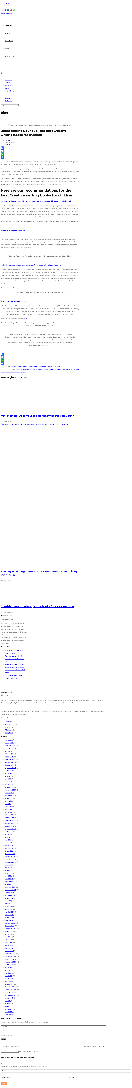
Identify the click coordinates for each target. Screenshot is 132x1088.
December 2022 (10, 820)
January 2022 (9, 851)
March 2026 (9, 740)
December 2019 (10, 920)
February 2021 (9, 881)
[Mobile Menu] (1, 73)
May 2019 (8, 940)
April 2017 (8, 1009)
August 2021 (9, 865)
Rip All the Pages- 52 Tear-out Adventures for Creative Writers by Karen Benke (31, 265)
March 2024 (9, 784)
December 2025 (10, 745)
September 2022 (10, 829)
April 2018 (8, 976)
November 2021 (10, 856)
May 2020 (8, 906)
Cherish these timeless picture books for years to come (37, 606)
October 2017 (9, 992)
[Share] (40, 157)
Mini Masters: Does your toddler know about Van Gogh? (38, 415)
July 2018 (8, 967)
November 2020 (10, 890)
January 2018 (9, 984)
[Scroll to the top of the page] (1, 1049)
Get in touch (9, 6)
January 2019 (9, 951)
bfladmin (7, 140)
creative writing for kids (53, 366)
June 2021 (8, 870)
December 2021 (10, 854)
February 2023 (9, 815)
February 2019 (9, 948)
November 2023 (10, 790)
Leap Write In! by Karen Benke (13, 230)
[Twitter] (40, 151)
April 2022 (8, 842)
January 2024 (9, 787)
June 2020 (8, 904)
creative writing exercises (36, 366)
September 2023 (10, 795)
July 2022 (8, 834)
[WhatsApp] (40, 154)
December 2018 (10, 953)
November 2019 (10, 923)
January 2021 (9, 884)
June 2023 (8, 804)
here (17, 288)
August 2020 (9, 898)
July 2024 (8, 773)
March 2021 (9, 879)
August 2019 (9, 931)
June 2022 (8, 837)
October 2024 (9, 765)
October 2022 (9, 826)
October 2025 (9, 748)
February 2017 (9, 1014)
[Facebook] (40, 148)
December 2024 (10, 759)
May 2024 (8, 779)
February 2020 (9, 915)
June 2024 (8, 776)
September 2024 (10, 768)
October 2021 (9, 859)
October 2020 (9, 892)
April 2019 (8, 942)
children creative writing (19, 366)
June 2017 (8, 1003)
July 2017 (8, 1001)
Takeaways (8, 80)
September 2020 (10, 895)
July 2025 (8, 751)
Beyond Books (9, 91)
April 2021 (8, 876)
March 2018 (9, 978)
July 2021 (8, 868)
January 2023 (9, 818)
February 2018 (9, 981)
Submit (4, 1083)
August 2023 (9, 798)
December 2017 (10, 987)
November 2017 (10, 990)
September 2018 (10, 962)
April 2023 (8, 809)
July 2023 (8, 801)
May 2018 (8, 973)
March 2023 (9, 812)
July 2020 (8, 901)
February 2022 (9, 848)
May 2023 (8, 806)
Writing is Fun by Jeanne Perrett (14, 301)
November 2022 (10, 823)
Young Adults (9, 85)
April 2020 (8, 909)
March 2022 (9, 845)
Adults (7, 88)
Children (7, 82)
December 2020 (10, 887)
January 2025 (9, 757)
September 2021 (10, 862)
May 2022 (8, 840)
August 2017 (9, 998)
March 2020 (9, 912)
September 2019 (10, 928)
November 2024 (10, 762)
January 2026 (9, 743)
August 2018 (9, 964)
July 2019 (8, 934)
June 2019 (8, 937)
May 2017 (8, 1006)
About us (8, 3)
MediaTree (102, 1046)
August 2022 (9, 831)
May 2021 (8, 873)
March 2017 (9, 1012)
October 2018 (9, 959)
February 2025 (9, 754)
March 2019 (9, 945)
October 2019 (9, 926)
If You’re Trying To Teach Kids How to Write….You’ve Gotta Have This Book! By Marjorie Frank (36, 201)
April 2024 (8, 782)
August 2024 (9, 770)
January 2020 (9, 917)
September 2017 (10, 995)
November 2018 (10, 956)
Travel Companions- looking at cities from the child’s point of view (15, 658)
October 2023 (9, 793)
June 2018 (8, 970)
